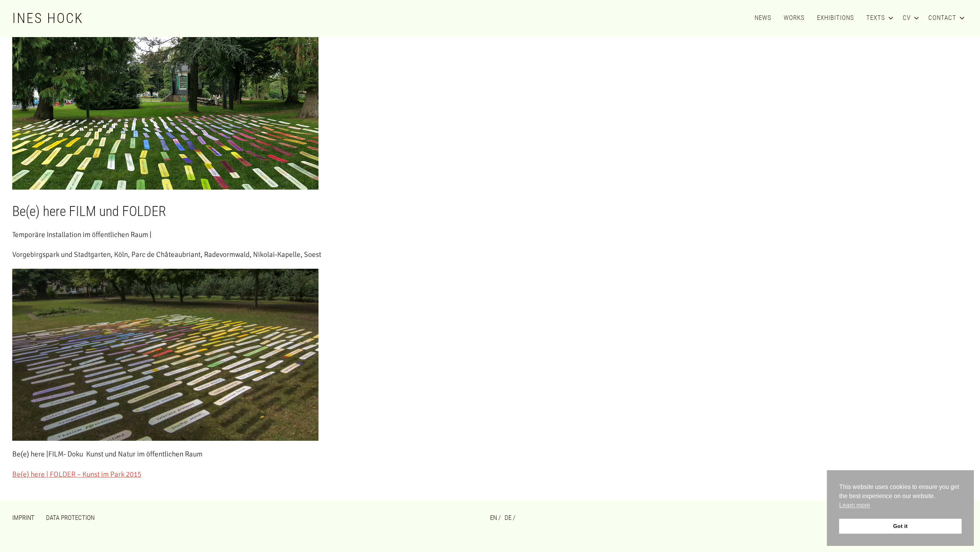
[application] (165, 355)
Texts (875, 17)
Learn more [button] (854, 505)
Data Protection (70, 517)
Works (794, 17)
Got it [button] (900, 526)
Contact (942, 17)
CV (907, 17)
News (763, 17)
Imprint (23, 517)
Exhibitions (835, 17)
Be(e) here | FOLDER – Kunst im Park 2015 (76, 474)
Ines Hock (47, 18)
